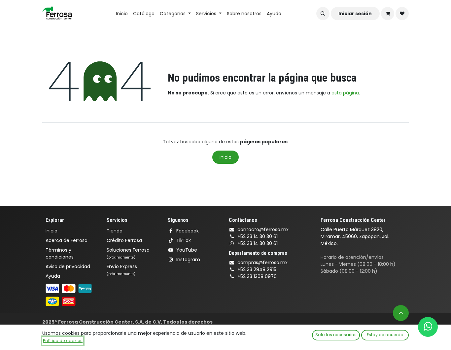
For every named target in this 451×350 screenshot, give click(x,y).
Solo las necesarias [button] (336, 334)
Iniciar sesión (355, 13)
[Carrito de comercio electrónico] (387, 13)
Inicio (225, 157)
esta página (345, 92)
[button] (323, 13)
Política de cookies (63, 340)
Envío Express (122, 269)
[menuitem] (121, 14)
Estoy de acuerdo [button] (385, 334)
